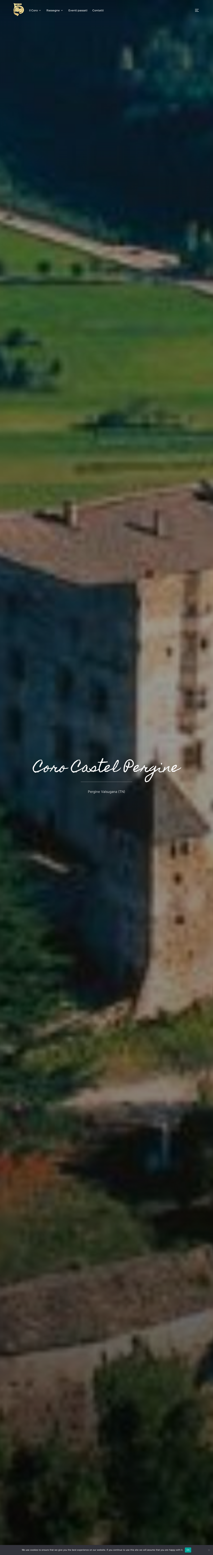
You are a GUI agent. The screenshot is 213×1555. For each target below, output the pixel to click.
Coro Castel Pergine (106, 768)
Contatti (98, 10)
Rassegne (53, 10)
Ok (188, 1549)
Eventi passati (77, 10)
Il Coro (33, 10)
